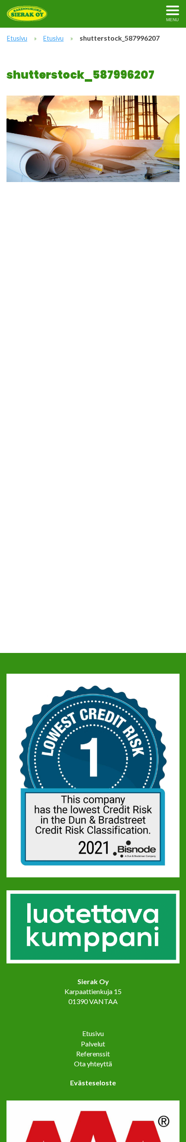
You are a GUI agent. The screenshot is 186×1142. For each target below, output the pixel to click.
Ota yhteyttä (93, 1063)
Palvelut (93, 1044)
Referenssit (93, 1053)
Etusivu (17, 38)
